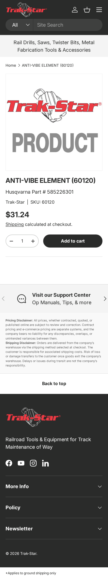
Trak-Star (15, 202)
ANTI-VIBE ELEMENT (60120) (48, 65)
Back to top (54, 383)
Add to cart (73, 241)
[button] (87, 10)
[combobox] (54, 25)
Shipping (15, 224)
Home (11, 65)
